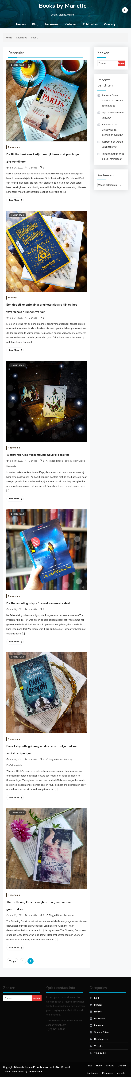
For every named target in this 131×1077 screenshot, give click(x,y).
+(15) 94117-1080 (55, 1029)
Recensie (11, 466)
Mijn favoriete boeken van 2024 (113, 115)
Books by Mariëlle (63, 6)
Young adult (100, 1053)
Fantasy (12, 297)
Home (99, 1065)
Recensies (51, 24)
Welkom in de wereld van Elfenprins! (112, 144)
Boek (60, 461)
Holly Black (79, 461)
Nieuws (21, 24)
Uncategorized (101, 1039)
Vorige (12, 961)
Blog (35, 24)
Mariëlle (33, 167)
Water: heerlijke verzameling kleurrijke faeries (37, 455)
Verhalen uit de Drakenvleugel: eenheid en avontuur (112, 129)
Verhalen (71, 24)
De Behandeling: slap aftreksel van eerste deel (38, 603)
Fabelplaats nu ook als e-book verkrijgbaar (113, 156)
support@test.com (56, 1025)
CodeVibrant (35, 1071)
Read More (13, 200)
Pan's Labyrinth (14, 765)
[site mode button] (125, 10)
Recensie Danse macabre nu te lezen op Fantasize (112, 100)
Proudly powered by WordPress (51, 1067)
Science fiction (101, 1032)
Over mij (109, 24)
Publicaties (90, 24)
